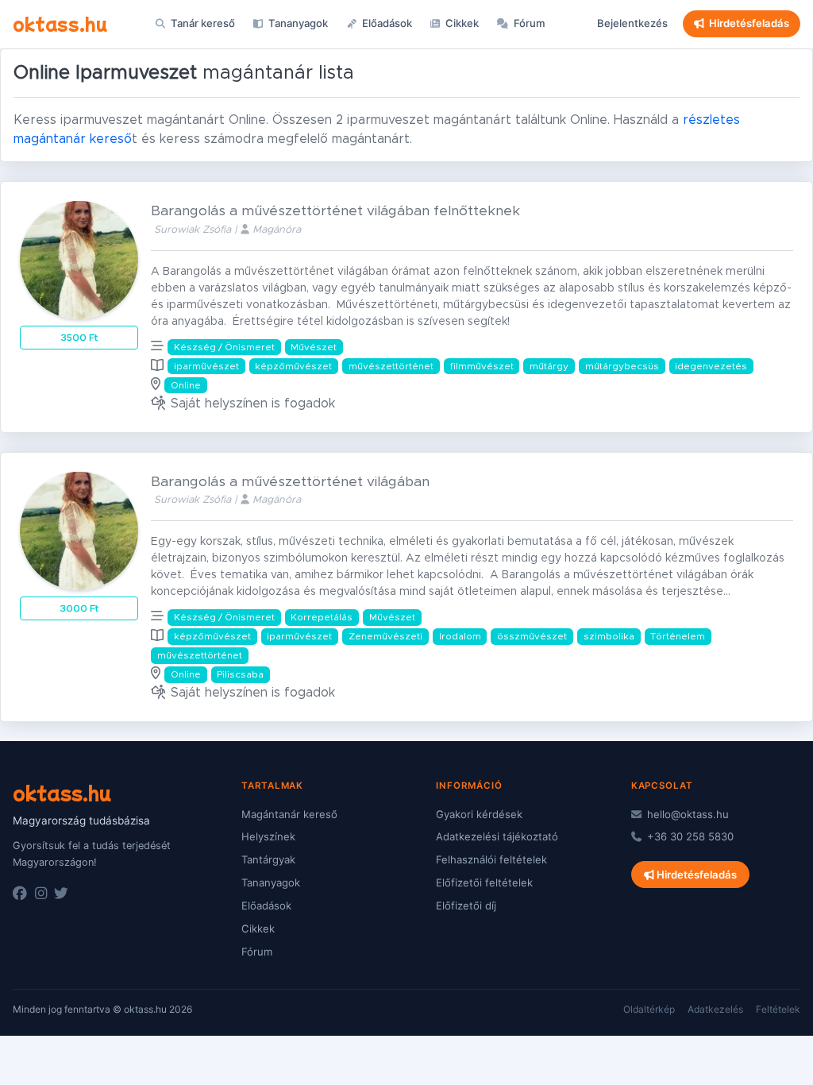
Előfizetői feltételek (484, 882)
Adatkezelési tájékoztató (497, 836)
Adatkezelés (715, 1009)
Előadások (386, 23)
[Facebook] (20, 893)
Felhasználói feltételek (491, 859)
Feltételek (778, 1009)
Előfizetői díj (466, 905)
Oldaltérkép (649, 1009)
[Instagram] (41, 893)
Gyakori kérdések (479, 814)
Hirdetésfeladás (749, 23)
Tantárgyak (268, 859)
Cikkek (461, 23)
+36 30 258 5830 (689, 836)
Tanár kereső (201, 23)
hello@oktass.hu (686, 814)
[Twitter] (61, 893)
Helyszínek (268, 836)
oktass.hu (60, 23)
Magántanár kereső (289, 814)
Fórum (528, 23)
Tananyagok (297, 23)
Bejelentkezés (632, 23)
